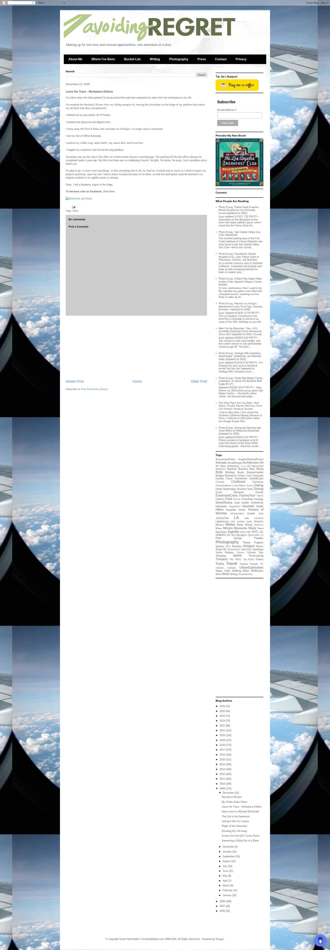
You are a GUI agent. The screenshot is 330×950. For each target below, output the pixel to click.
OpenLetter (254, 535)
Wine (218, 574)
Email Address (227, 110)
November (229, 846)
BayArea (232, 468)
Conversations (223, 485)
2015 (223, 759)
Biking (259, 468)
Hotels (242, 509)
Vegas (219, 570)
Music (252, 528)
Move (219, 528)
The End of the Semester (236, 816)
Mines (240, 524)
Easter (219, 492)
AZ (248, 466)
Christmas (257, 481)
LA (236, 517)
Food (228, 499)
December (229, 792)
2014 (223, 764)
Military (230, 524)
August (227, 861)
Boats (241, 472)
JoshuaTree (222, 518)
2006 (223, 910)
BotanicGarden (255, 472)
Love (249, 521)
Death (219, 489)
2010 (223, 783)
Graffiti (245, 502)
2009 (223, 788)
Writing (155, 59)
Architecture (251, 462)
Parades (258, 538)
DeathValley (229, 489)
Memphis (258, 521)
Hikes (219, 509)
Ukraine (220, 567)
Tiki (231, 559)
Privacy (241, 59)
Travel (231, 563)
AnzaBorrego (234, 462)
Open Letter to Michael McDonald (240, 811)
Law (246, 518)
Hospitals (231, 509)
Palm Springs (229, 538)
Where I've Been (103, 59)
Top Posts (248, 559)
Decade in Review (232, 797)
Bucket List (132, 59)
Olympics (241, 535)
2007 (223, 906)
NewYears (221, 532)
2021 (223, 730)
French (236, 499)
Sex (261, 552)
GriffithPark (257, 502)
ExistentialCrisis (227, 495)
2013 (223, 769)
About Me (75, 59)
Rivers (259, 546)
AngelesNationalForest (250, 459)
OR (261, 535)
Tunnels (253, 563)
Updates (231, 567)
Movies (228, 528)
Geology (258, 499)
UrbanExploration (251, 567)
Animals (221, 462)
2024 (223, 715)
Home (137, 381)
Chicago (220, 482)
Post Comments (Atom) (94, 389)
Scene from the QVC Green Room (241, 835)
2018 (223, 745)
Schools (251, 552)
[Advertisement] (136, 347)
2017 (223, 749)
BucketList (231, 475)
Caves (229, 478)
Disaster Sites (245, 489)
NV (249, 532)
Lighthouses (222, 521)
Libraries (258, 518)
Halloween (221, 506)
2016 (223, 754)
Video (227, 570)
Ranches (237, 546)
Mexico (220, 524)
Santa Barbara (225, 552)
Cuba (235, 485)
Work (75, 210)
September (229, 856)
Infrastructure (237, 513)
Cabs (249, 475)
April (225, 880)
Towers (259, 559)
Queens (220, 546)
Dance (250, 485)
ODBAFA (221, 535)
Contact (220, 59)
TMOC (238, 559)
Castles (220, 478)
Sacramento (233, 549)
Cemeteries (241, 478)
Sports (237, 555)
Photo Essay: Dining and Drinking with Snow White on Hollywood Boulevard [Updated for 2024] (240, 430)
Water (246, 570)
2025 (223, 711)
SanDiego (258, 549)
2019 (223, 740)
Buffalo (241, 475)
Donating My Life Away (234, 831)
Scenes (240, 552)
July (225, 866)
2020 (223, 735)
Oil (228, 535)
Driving (258, 488)
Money (249, 524)
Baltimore (221, 469)
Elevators (239, 492)
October (227, 851)
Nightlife (233, 531)
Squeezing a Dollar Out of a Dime (240, 840)
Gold (236, 502)
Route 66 (221, 549)
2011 (223, 778)
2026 (223, 706)
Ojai (233, 535)
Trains (220, 563)
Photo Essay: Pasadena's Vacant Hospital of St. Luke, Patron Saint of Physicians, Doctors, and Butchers (239, 256)
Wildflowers (257, 570)
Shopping (221, 555)
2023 (223, 720)
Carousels (257, 475)
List (233, 521)
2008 (223, 901)
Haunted (248, 506)
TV (261, 563)
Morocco (258, 524)
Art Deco (221, 466)
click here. (109, 191)
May (225, 875)
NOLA (243, 532)
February (228, 890)
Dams (242, 485)
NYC (255, 531)
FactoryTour (247, 495)
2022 (223, 725)
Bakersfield (257, 466)
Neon (260, 528)
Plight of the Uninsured (234, 826)
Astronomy (233, 466)
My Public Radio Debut (234, 801)
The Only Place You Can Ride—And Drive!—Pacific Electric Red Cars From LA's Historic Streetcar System (240, 405)
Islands (251, 513)
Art (261, 462)
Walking (236, 570)
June (226, 871)
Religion (249, 546)
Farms (260, 495)
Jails (261, 513)
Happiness (234, 506)
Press (201, 59)
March (226, 885)
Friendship (247, 499)
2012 (223, 774)
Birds (219, 472)
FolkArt (220, 499)
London (241, 521)
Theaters (222, 559)
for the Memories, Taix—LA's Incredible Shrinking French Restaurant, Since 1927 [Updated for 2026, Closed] (240, 331)
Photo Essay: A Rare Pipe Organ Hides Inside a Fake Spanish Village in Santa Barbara (240, 281)
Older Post (199, 381)
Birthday (230, 472)
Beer (252, 468)
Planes (247, 542)
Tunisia (243, 563)
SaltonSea (246, 549)
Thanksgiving (256, 555)
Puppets (258, 542)
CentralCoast (256, 478)
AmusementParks (225, 459)
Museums (240, 528)
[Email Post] (73, 207)
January (227, 895)
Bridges (220, 475)
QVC (228, 546)
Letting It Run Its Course (235, 821)
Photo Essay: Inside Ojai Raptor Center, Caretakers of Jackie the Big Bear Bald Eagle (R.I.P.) (241, 381)
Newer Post (74, 381)
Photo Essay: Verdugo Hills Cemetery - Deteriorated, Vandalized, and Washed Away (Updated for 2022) (240, 356)
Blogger (220, 939)
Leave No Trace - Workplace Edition (242, 806)
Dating (258, 485)
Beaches (243, 468)
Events (259, 492)
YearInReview (245, 574)
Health (259, 506)
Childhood (238, 481)
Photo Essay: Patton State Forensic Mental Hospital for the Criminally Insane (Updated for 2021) (239, 210)
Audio (243, 466)
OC (261, 532)
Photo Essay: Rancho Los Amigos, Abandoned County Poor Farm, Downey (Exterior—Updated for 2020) (240, 306)
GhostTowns (224, 502)
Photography (178, 59)
